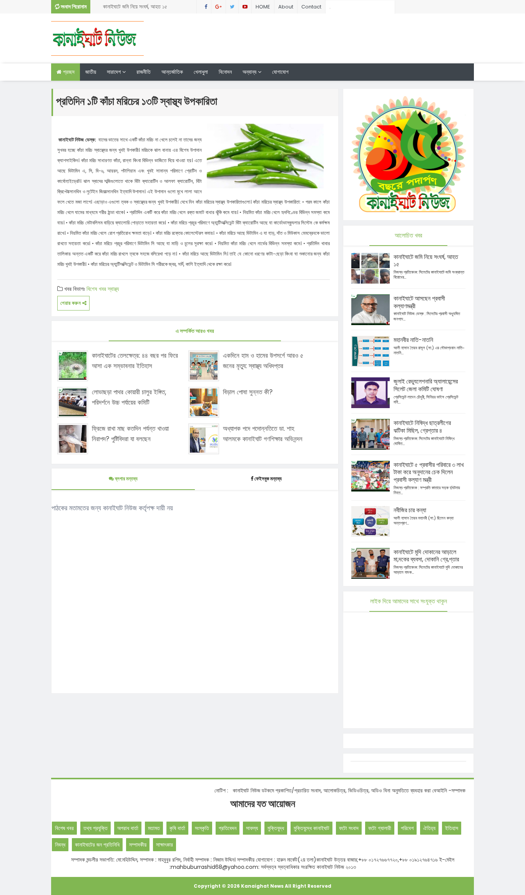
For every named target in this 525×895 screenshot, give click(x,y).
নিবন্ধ (60, 845)
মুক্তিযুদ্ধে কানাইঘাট (311, 828)
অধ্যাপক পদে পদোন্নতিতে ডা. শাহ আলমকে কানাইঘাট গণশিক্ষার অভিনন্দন (262, 433)
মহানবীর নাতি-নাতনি (413, 339)
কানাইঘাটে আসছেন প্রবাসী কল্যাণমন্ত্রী (419, 302)
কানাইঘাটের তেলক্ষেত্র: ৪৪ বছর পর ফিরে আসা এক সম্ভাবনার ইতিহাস (135, 360)
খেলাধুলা (201, 72)
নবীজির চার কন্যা (410, 510)
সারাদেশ (114, 72)
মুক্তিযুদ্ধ (275, 828)
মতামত (154, 828)
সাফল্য (252, 828)
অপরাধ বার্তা (127, 828)
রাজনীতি (143, 72)
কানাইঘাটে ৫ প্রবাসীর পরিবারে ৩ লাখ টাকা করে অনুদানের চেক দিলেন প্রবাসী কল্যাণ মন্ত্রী (429, 472)
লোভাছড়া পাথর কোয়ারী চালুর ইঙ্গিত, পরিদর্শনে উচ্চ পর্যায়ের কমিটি (129, 397)
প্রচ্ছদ (68, 72)
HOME (263, 6)
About (285, 6)
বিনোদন (225, 72)
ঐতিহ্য (429, 828)
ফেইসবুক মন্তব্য (268, 478)
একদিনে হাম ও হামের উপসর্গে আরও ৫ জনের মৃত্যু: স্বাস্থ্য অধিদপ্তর (263, 360)
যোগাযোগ (280, 72)
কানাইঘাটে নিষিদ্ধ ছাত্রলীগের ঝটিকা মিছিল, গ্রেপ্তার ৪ (422, 426)
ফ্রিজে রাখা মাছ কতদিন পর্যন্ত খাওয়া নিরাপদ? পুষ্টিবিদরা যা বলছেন (130, 433)
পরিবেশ (407, 828)
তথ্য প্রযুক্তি (95, 828)
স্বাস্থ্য (113, 289)
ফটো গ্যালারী (379, 828)
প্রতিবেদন (227, 828)
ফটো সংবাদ (349, 828)
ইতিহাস (451, 828)
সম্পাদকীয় (137, 845)
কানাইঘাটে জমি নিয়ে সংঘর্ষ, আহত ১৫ (135, 6)
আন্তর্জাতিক (172, 72)
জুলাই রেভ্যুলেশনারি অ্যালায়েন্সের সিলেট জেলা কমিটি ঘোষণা (426, 385)
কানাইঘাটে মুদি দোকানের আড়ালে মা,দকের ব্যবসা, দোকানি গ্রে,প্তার (426, 556)
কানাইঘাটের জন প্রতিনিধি (97, 845)
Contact (311, 6)
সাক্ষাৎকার (164, 845)
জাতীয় (90, 72)
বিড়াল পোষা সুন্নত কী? (247, 392)
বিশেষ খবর (96, 289)
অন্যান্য (250, 72)
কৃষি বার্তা (177, 828)
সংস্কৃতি (202, 828)
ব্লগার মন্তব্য (126, 478)
